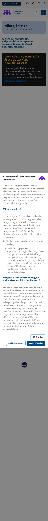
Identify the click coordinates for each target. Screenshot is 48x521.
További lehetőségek (16, 343)
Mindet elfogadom (36, 343)
